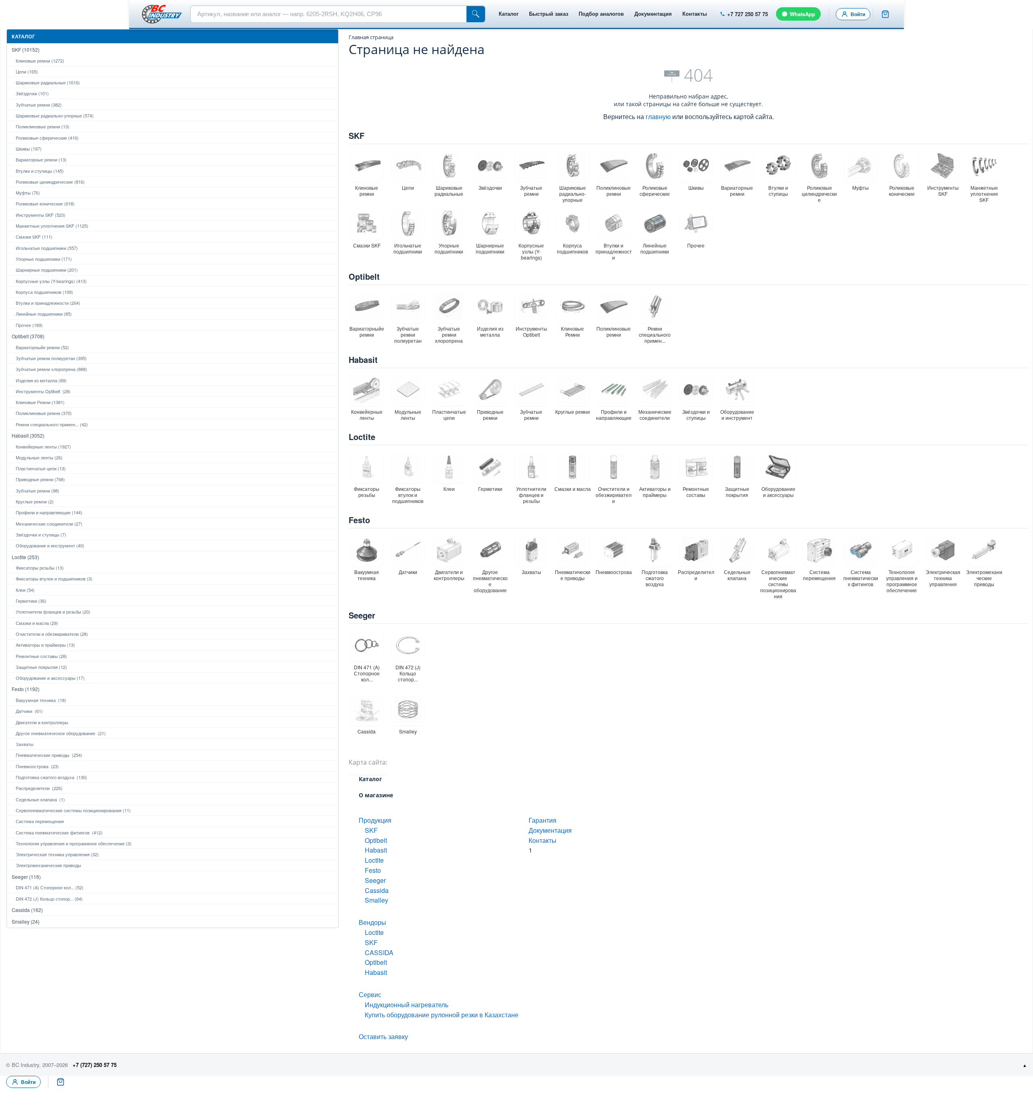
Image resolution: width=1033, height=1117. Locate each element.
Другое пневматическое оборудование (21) (61, 733)
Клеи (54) (25, 590)
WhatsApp (802, 14)
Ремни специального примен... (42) (52, 424)
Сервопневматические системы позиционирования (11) (73, 810)
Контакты (694, 13)
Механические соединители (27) (49, 523)
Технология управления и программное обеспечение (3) (74, 843)
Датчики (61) (29, 711)
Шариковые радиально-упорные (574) (55, 115)
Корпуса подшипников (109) (44, 292)
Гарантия (542, 820)
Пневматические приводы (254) (49, 755)
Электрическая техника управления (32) (57, 854)
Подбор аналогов (601, 13)
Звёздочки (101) (32, 93)
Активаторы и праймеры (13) (45, 644)
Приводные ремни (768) (40, 479)
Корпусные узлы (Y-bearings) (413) (51, 281)
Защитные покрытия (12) (41, 667)
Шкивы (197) (29, 148)
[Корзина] (885, 14)
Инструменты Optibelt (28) (43, 391)
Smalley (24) (26, 921)
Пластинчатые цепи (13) (41, 468)
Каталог (509, 13)
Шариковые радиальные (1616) (48, 82)
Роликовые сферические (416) (47, 137)
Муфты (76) (28, 192)
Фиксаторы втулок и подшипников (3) (54, 578)
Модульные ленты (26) (39, 457)
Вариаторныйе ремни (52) (42, 347)
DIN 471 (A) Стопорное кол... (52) (50, 887)
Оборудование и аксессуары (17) (50, 678)
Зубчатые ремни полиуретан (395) (51, 358)
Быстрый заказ (548, 13)
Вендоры (372, 922)
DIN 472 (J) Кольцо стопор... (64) (49, 898)
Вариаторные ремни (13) (41, 159)
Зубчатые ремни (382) (39, 104)
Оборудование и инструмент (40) (50, 545)
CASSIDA (379, 952)
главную (658, 116)
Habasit (363, 359)
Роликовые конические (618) (45, 203)
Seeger (362, 615)
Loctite (362, 436)
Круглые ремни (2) (35, 501)
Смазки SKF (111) (34, 236)
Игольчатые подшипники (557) (47, 248)
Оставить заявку (383, 1036)
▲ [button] (1025, 1065)
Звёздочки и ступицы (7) (41, 534)
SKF (356, 135)
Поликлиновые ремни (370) (44, 413)
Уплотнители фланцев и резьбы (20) (53, 611)
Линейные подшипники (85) (44, 313)
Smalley (376, 900)
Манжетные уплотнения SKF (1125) (52, 225)
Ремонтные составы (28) (41, 656)
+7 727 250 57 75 (747, 14)
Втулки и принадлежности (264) (48, 303)
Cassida (377, 890)
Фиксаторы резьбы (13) (40, 567)
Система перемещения (40, 821)
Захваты (24, 744)
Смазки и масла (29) (37, 623)
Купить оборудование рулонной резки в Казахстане (442, 1014)
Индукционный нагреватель (406, 1004)
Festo (359, 520)
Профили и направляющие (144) (49, 512)
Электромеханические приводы (48, 865)
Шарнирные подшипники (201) (47, 269)
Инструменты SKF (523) (40, 215)
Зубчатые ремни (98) (37, 490)
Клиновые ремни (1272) (40, 60)
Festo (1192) (26, 688)
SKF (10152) (26, 49)
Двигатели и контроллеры (42, 722)
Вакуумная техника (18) (41, 700)
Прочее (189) (29, 325)
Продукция (375, 820)
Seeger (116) (26, 876)
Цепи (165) (27, 71)
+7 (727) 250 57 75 (95, 1065)
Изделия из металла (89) (41, 380)
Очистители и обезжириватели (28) (52, 634)
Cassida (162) (27, 909)
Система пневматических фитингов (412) (59, 832)
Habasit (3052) (28, 435)
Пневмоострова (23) (37, 766)
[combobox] (328, 14)
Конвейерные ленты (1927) (43, 446)
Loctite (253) (25, 556)
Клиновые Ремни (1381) (40, 402)
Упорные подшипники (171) (44, 259)
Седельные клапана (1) (40, 799)
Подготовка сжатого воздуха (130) (51, 777)
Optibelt (364, 276)
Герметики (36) (31, 600)
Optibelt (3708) (28, 336)
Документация (653, 13)
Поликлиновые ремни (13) (42, 126)
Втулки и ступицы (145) (40, 171)
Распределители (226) (39, 788)
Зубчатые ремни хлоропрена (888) (51, 369)
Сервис (370, 994)
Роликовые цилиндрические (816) (50, 181)
